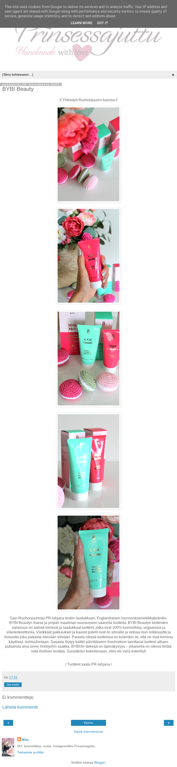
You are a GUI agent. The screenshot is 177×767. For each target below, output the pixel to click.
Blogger (99, 762)
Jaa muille (12, 684)
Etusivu (88, 722)
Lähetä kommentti (20, 707)
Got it (102, 23)
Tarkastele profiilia (30, 752)
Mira (25, 739)
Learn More (81, 23)
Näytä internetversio (88, 731)
